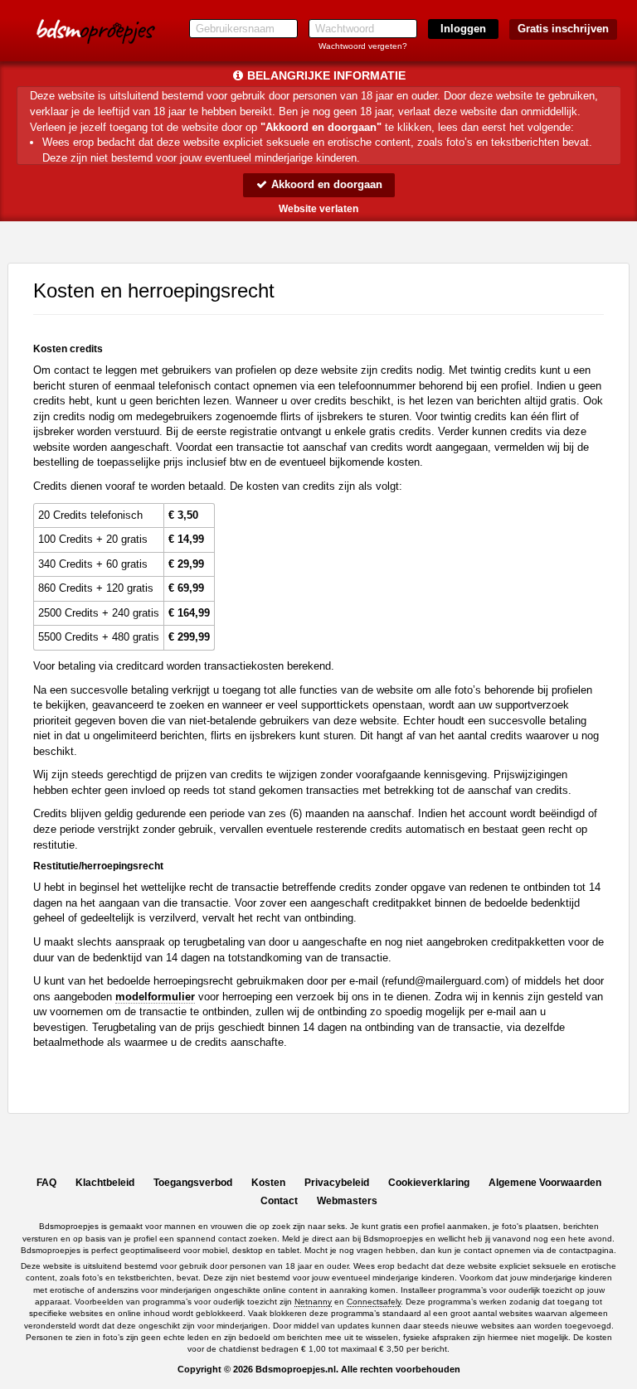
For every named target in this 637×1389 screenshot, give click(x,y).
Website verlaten (318, 209)
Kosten (268, 1182)
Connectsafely (374, 1301)
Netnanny (313, 1301)
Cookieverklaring (428, 1182)
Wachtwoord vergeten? (362, 46)
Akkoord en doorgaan (325, 184)
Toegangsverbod (192, 1182)
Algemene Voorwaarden (545, 1182)
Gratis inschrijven (563, 28)
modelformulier (155, 996)
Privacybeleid (336, 1182)
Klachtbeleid (104, 1182)
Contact (279, 1201)
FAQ (46, 1182)
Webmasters (347, 1201)
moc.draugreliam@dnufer (445, 981)
